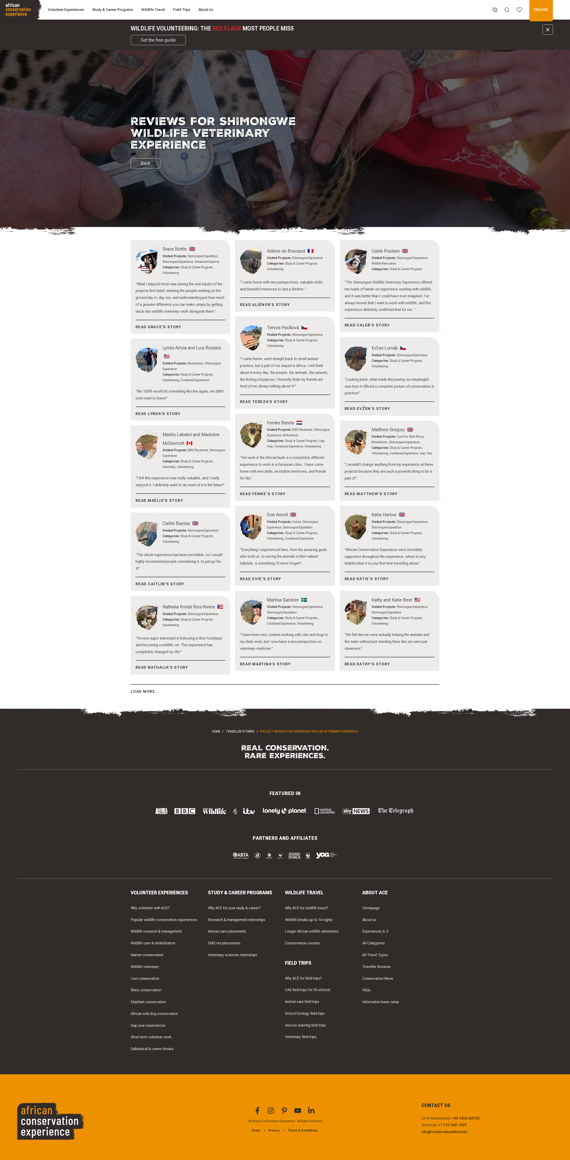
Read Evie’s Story (260, 579)
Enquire (541, 9)
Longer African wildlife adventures (312, 931)
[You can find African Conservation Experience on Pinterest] (285, 1113)
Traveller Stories (240, 731)
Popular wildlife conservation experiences (164, 919)
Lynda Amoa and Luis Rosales (192, 347)
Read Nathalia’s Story (162, 667)
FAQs (366, 990)
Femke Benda (281, 422)
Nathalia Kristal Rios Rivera (189, 606)
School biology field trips (305, 1013)
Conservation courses (302, 943)
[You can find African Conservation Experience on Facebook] (258, 1113)
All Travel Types (375, 955)
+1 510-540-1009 (452, 1125)
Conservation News (377, 978)
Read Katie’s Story (367, 579)
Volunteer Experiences (66, 9)
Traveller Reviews (376, 966)
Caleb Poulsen (386, 251)
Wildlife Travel (153, 9)
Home (216, 731)
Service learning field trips (305, 1025)
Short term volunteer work (151, 1037)
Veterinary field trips (300, 1036)
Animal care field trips (302, 1001)
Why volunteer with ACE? (150, 908)
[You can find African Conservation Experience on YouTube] (298, 1113)
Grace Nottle (175, 249)
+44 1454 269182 (466, 1118)
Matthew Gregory (389, 429)
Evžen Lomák (385, 348)
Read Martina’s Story (265, 664)
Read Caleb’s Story (367, 325)
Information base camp (380, 1002)
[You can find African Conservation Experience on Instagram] (271, 1113)
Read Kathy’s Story (367, 664)
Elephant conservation (148, 1002)
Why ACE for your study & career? (234, 908)
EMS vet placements (224, 943)
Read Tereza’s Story (264, 401)
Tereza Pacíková (283, 327)
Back (145, 163)
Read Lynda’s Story (158, 413)
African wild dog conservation (154, 1013)
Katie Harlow (385, 514)
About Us (205, 9)
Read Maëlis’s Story (159, 500)
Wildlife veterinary (145, 966)
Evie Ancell (278, 514)
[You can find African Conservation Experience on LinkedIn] (312, 1113)
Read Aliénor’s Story (265, 304)
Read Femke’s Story (263, 494)
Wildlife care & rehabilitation (153, 943)
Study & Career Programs (112, 9)
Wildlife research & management (156, 931)
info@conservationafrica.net (444, 1132)
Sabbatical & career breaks (152, 1049)
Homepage (371, 908)
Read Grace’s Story (158, 327)
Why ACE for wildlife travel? (306, 908)
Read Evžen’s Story (367, 408)
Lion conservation (145, 978)
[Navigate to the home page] (21, 10)
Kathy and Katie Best (392, 600)
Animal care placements (227, 931)
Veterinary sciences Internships (232, 955)
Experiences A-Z (375, 931)
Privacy (274, 1130)
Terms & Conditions (303, 1130)
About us (369, 919)
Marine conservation (147, 955)
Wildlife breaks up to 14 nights (308, 919)
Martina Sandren (283, 600)
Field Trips (181, 9)
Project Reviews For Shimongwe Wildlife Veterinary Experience (309, 731)
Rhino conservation (146, 990)
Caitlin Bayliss (177, 523)
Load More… (145, 691)
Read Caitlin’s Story (160, 584)
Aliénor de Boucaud (286, 251)
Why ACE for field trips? (303, 978)
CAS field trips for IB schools (307, 990)
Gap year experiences (148, 1025)
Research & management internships (236, 919)
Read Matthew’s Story (371, 494)
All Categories (373, 943)
